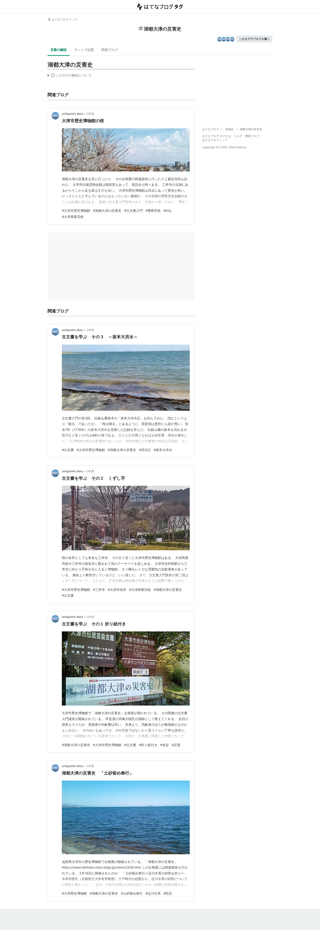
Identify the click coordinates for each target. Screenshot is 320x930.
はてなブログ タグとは (216, 136)
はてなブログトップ (214, 140)
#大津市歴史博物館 (76, 211)
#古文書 (68, 450)
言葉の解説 (58, 50)
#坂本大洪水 (163, 450)
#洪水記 (145, 450)
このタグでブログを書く (254, 39)
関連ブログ (109, 50)
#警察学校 (153, 211)
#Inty (167, 211)
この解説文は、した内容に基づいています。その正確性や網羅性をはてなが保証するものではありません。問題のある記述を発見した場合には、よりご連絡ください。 (70, 76)
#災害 (176, 745)
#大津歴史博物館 (74, 893)
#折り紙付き (148, 745)
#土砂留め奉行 (132, 893)
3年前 (90, 113)
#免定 (164, 745)
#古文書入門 (133, 211)
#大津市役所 (117, 590)
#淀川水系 (153, 893)
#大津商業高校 (73, 217)
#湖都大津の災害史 (107, 211)
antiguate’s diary (72, 113)
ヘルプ (238, 136)
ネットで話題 (84, 50)
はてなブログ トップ (65, 19)
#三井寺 (99, 590)
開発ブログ (252, 136)
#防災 (168, 893)
